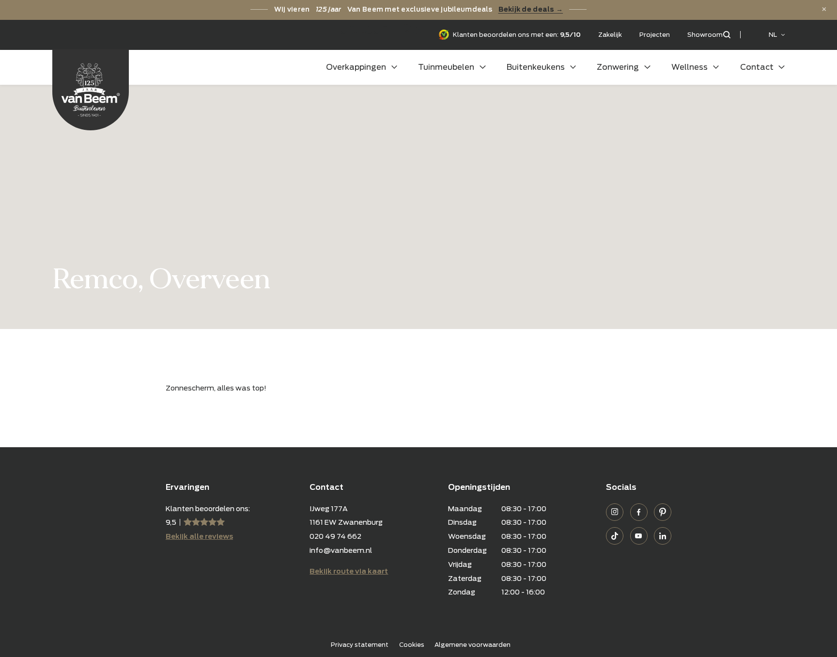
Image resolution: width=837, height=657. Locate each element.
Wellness (689, 67)
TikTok (614, 536)
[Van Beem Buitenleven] (90, 89)
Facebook (639, 512)
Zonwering (618, 67)
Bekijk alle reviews (199, 536)
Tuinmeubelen (446, 67)
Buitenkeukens (536, 67)
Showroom (705, 34)
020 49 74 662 (335, 536)
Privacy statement (359, 644)
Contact (757, 67)
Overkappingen (356, 67)
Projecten (654, 34)
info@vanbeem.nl (341, 550)
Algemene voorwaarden (472, 644)
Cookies (411, 644)
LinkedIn (662, 536)
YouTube (639, 536)
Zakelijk (610, 34)
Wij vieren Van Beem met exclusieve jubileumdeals (418, 9)
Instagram (614, 512)
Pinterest (662, 512)
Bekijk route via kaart (349, 571)
